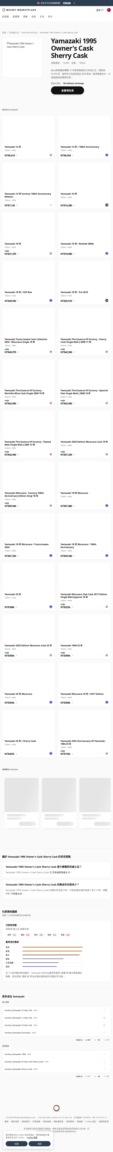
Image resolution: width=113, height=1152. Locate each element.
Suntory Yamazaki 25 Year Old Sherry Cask (24, 1061)
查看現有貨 (67, 90)
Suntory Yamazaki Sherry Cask (18, 1069)
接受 (40, 1144)
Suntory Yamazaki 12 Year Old (18, 1017)
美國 (33, 16)
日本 (25, 16)
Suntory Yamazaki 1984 (15, 1054)
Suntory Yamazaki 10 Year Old (18, 1010)
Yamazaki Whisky (29, 32)
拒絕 (17, 1144)
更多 (50, 16)
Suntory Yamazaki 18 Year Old (18, 1025)
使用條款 (70, 1121)
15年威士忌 (16, 893)
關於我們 (15, 1121)
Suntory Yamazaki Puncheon (18, 1032)
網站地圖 (47, 1121)
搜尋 (6, 1121)
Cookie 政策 (32, 1137)
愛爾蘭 (16, 16)
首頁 (4, 32)
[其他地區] (109, 10)
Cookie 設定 (91, 1121)
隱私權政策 (58, 1121)
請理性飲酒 (104, 1121)
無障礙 (80, 1121)
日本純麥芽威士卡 (61, 872)
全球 (42, 16)
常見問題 (36, 1121)
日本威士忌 (14, 32)
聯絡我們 (26, 1121)
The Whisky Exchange (73, 83)
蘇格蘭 (5, 16)
